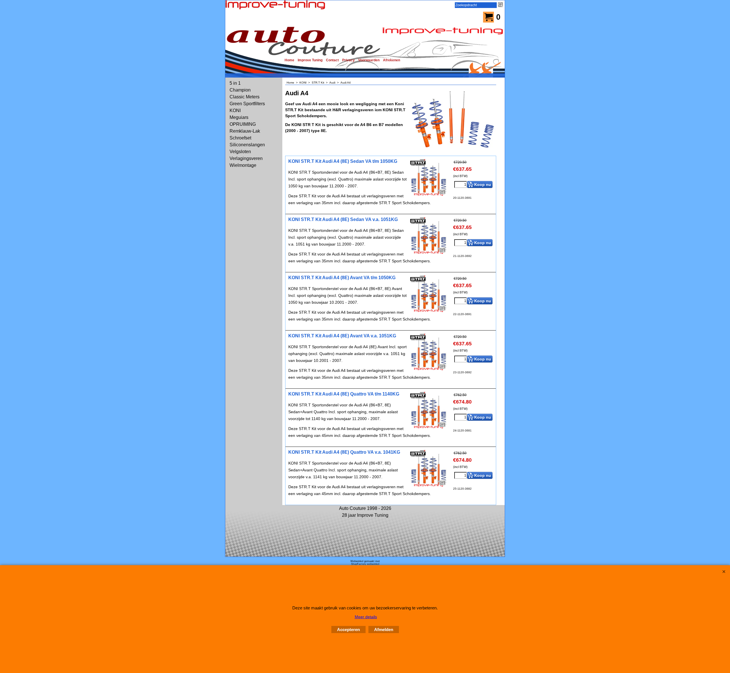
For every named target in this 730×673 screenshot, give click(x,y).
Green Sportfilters (247, 103)
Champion (240, 90)
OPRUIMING (243, 124)
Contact (332, 60)
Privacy (348, 60)
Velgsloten (240, 151)
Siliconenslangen (247, 144)
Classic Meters (244, 96)
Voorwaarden (369, 60)
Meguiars (239, 117)
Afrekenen (391, 60)
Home (289, 60)
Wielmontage (243, 165)
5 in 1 (235, 83)
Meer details (366, 617)
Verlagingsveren (246, 158)
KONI (235, 110)
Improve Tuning (310, 60)
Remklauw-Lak (245, 131)
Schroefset (240, 137)
